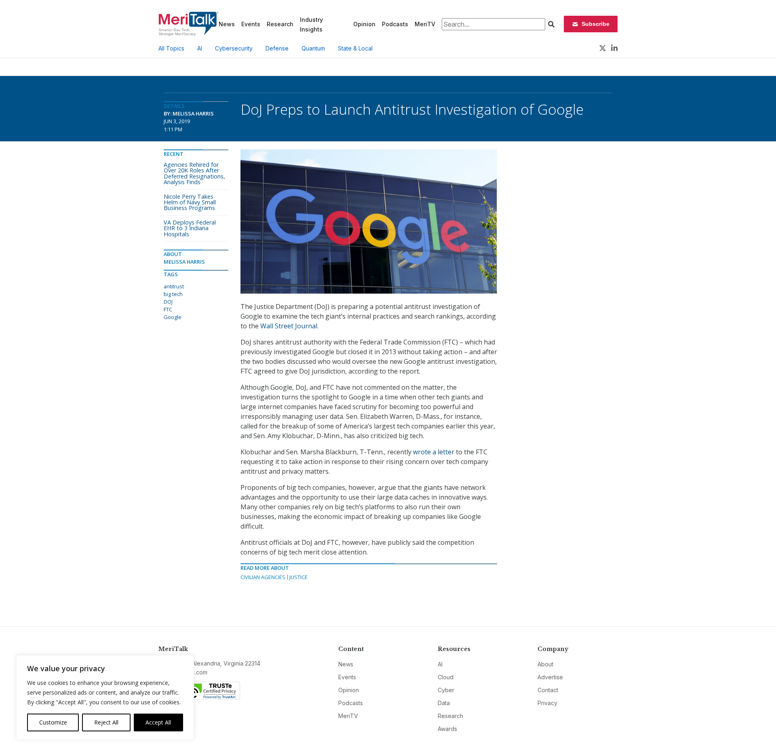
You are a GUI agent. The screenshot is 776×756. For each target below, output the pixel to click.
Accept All (158, 722)
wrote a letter (433, 451)
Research (280, 24)
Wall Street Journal (288, 325)
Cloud (445, 677)
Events (250, 24)
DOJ (168, 301)
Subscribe (595, 24)
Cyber (446, 690)
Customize (53, 722)
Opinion (364, 24)
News (227, 24)
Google (172, 317)
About (545, 664)
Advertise (550, 677)
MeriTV (425, 24)
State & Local (355, 48)
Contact (548, 690)
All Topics (171, 48)
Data (444, 702)
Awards (447, 728)
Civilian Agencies (262, 577)
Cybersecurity (234, 48)
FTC (168, 309)
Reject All (106, 722)
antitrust (174, 286)
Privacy (547, 702)
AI (199, 48)
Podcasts (395, 24)
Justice (298, 577)
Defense (277, 48)
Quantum (313, 48)
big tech (173, 294)
